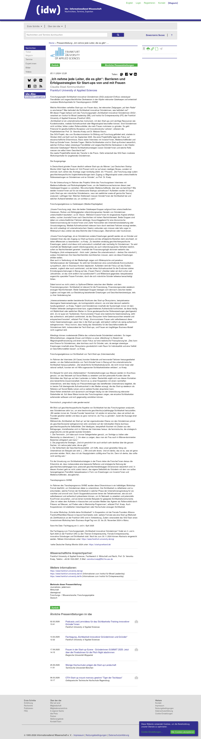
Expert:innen (31, 63)
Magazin (29, 55)
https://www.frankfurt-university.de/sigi (98, 539)
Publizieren (28, 708)
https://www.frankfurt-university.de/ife (66, 576)
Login (138, 2)
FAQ (26, 711)
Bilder (28, 67)
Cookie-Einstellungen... (152, 732)
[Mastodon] (33, 80)
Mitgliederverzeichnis (58, 708)
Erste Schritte (33, 26)
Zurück (55, 65)
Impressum (159, 705)
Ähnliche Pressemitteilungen (119, 65)
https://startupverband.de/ (100, 544)
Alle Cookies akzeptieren (182, 732)
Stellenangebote (56, 718)
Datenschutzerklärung (164, 711)
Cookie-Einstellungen (164, 713)
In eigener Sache (57, 711)
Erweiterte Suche (155, 35)
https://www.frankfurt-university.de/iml (66, 573)
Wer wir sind (55, 703)
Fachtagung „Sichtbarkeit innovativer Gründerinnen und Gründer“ (96, 636)
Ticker (28, 51)
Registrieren (149, 2)
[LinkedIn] (39, 80)
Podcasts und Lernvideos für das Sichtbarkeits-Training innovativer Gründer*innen (97, 623)
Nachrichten (31, 48)
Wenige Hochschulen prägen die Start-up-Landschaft (90, 664)
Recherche (28, 705)
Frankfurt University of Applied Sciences (73, 90)
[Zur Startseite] (85, 18)
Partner (53, 716)
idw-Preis (54, 713)
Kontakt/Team (55, 721)
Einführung (28, 703)
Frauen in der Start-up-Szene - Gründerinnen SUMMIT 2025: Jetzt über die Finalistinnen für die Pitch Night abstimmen (97, 651)
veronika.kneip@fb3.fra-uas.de (100, 559)
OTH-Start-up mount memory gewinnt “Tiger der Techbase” (93, 677)
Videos (28, 71)
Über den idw (54, 26)
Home (51, 42)
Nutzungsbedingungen (164, 708)
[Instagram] (33, 86)
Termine (29, 59)
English (129, 2)
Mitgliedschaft (55, 705)
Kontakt (161, 2)
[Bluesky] (28, 80)
